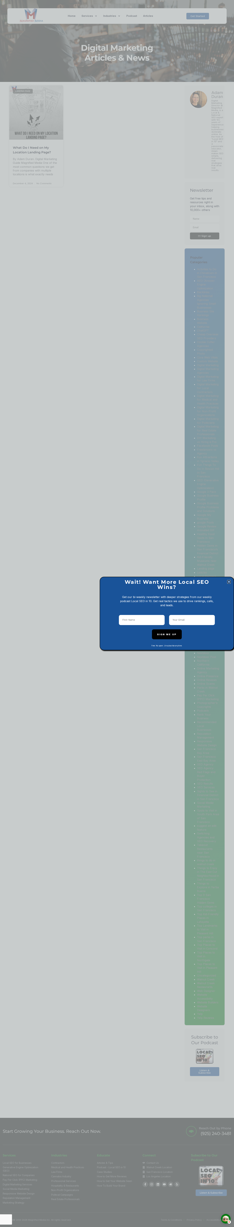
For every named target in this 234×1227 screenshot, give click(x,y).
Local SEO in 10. (141, 601)
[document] (117, 613)
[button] (229, 582)
